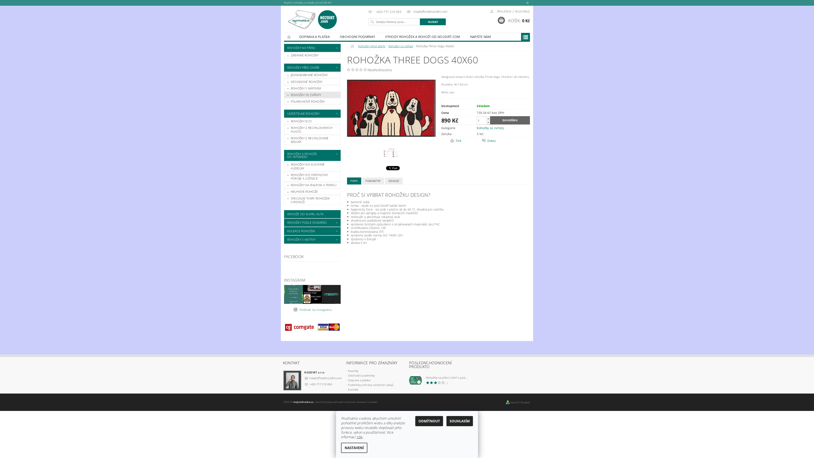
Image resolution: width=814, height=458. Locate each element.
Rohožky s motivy (301, 239)
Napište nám (480, 37)
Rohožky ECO (301, 121)
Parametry (373, 181)
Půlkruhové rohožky (308, 101)
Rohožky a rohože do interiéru (302, 155)
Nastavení (354, 447)
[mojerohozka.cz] (312, 19)
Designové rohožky (306, 82)
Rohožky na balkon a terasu (313, 185)
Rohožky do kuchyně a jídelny (308, 166)
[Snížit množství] (488, 122)
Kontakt (353, 389)
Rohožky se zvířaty (306, 95)
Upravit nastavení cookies (362, 402)
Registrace (522, 11)
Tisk (458, 141)
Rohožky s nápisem (306, 88)
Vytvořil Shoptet (520, 402)
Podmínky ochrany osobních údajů (370, 385)
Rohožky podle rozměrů (307, 223)
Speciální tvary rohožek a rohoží (310, 200)
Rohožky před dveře (303, 68)
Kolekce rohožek (301, 231)
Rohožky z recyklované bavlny (310, 140)
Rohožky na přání (301, 48)
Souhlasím (460, 421)
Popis (354, 181)
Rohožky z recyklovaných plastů (311, 130)
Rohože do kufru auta (305, 214)
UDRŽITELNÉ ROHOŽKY (303, 114)
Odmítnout (429, 421)
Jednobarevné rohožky (309, 75)
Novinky (353, 371)
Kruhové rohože (304, 192)
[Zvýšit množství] (488, 119)
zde (359, 437)
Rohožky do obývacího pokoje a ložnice (309, 177)
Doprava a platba (314, 37)
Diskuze (394, 181)
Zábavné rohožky (305, 55)
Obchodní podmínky (357, 37)
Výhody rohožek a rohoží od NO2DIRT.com (422, 37)
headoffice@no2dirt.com (325, 378)
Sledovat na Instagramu (315, 310)
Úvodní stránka (289, 36)
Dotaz (491, 141)
